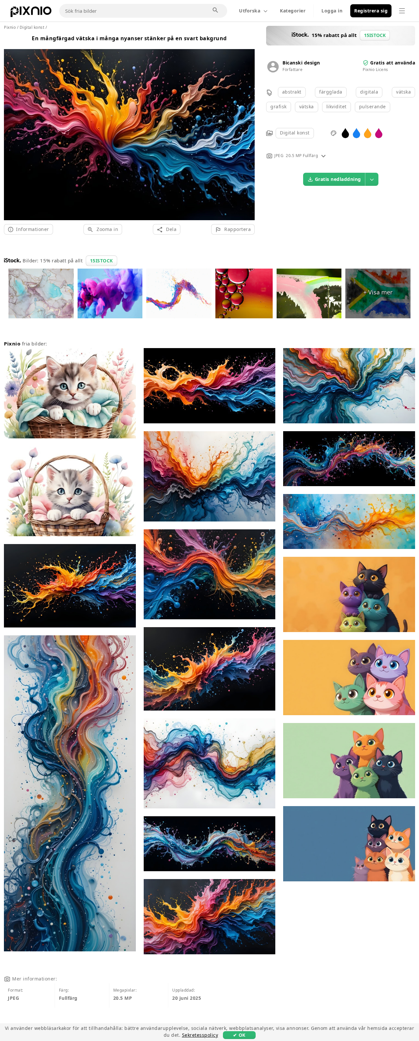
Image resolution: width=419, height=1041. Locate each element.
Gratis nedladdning (338, 179)
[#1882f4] (356, 132)
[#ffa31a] (367, 132)
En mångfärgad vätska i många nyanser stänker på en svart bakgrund (129, 38)
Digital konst (295, 133)
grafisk (278, 106)
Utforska (249, 11)
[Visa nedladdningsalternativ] (371, 179)
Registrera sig (371, 11)
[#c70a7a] (378, 132)
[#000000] (345, 132)
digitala (369, 92)
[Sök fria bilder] (216, 10)
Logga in (331, 11)
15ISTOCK (101, 260)
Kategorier (292, 11)
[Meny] (402, 10)
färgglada (330, 92)
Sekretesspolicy (200, 1035)
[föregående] (11, 126)
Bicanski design (301, 63)
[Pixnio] (30, 13)
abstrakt (291, 92)
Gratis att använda (392, 63)
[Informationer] (323, 155)
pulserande (372, 106)
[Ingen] (247, 126)
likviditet (336, 106)
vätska (403, 92)
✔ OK (239, 1035)
